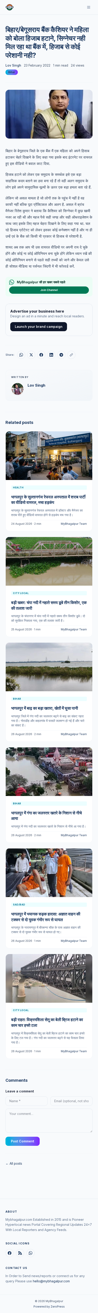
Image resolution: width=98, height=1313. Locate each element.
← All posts (13, 1163)
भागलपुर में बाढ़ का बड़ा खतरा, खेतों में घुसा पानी (44, 708)
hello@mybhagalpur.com (51, 1281)
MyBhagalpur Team (74, 523)
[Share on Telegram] (61, 355)
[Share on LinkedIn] (51, 355)
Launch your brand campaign (38, 326)
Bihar (11, 72)
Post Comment (22, 1141)
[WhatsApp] (30, 1253)
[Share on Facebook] (41, 355)
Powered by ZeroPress (49, 1306)
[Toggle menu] (89, 7)
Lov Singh (13, 65)
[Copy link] (71, 355)
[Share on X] (31, 355)
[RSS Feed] (20, 1253)
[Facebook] (9, 1253)
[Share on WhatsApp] (21, 355)
